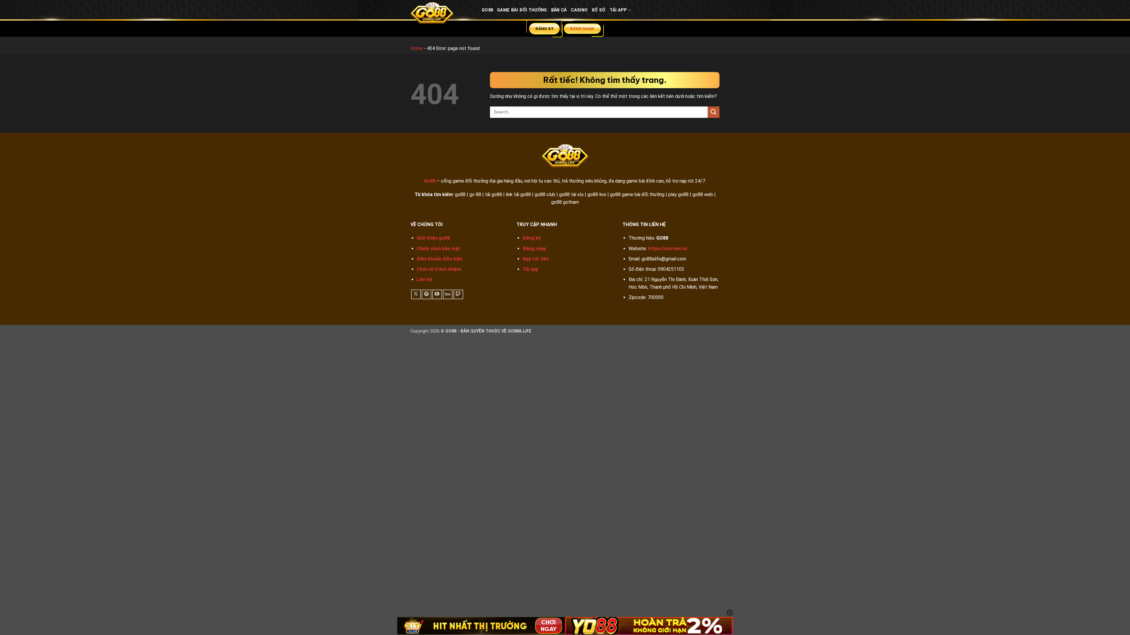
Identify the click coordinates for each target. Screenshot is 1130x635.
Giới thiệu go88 (433, 238)
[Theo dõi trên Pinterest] (426, 294)
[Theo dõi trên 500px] (448, 294)
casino (579, 10)
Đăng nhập (534, 248)
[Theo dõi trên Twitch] (458, 294)
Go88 (487, 10)
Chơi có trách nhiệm (439, 269)
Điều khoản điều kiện (440, 259)
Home (417, 48)
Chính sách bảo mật (438, 248)
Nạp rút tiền (536, 259)
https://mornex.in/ (668, 248)
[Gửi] (713, 112)
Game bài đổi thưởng (522, 10)
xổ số (598, 10)
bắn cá (559, 10)
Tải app (531, 269)
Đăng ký (532, 238)
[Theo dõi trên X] (416, 294)
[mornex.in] (442, 14)
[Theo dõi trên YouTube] (437, 294)
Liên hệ (424, 279)
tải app (618, 10)
